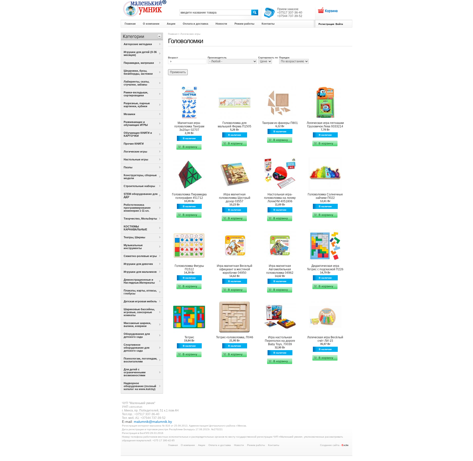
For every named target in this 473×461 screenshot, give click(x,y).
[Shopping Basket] (328, 10)
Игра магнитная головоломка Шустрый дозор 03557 (234, 198)
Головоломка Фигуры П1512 (189, 267)
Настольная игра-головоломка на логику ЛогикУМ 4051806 (280, 198)
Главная (172, 34)
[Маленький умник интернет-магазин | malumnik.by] (144, 8)
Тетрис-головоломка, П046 (234, 337)
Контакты (273, 445)
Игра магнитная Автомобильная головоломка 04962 (279, 269)
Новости (239, 445)
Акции (201, 445)
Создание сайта (329, 445)
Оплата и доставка (219, 445)
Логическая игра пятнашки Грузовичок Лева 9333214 (325, 124)
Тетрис (189, 337)
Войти (339, 24)
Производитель (217, 57)
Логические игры (190, 34)
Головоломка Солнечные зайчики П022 (325, 196)
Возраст (173, 57)
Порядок (284, 57)
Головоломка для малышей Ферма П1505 (234, 124)
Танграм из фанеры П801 (280, 123)
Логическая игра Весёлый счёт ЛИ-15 (325, 339)
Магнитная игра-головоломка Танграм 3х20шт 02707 (189, 126)
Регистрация (326, 24)
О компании (188, 445)
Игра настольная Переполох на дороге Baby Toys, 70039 (280, 341)
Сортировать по (268, 57)
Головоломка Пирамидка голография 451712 (189, 196)
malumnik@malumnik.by (153, 422)
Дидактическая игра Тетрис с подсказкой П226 (325, 267)
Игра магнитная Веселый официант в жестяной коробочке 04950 (234, 269)
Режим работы (256, 445)
